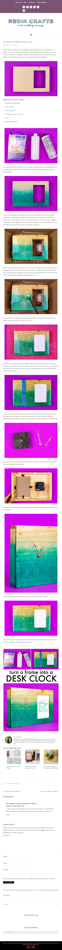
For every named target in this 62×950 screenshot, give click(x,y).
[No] (60, 945)
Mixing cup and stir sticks (14, 114)
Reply (8, 815)
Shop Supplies (42, 2)
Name (5, 856)
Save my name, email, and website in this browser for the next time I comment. (29, 878)
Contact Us (31, 2)
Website (6, 869)
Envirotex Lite (10, 110)
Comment (7, 835)
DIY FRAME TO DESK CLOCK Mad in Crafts (20, 803)
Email (5, 863)
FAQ (24, 2)
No (33, 947)
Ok (28, 947)
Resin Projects (17, 783)
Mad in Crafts (40, 739)
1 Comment (14, 44)
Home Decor (10, 783)
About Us (18, 2)
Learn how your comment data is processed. (43, 890)
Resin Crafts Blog (31, 24)
